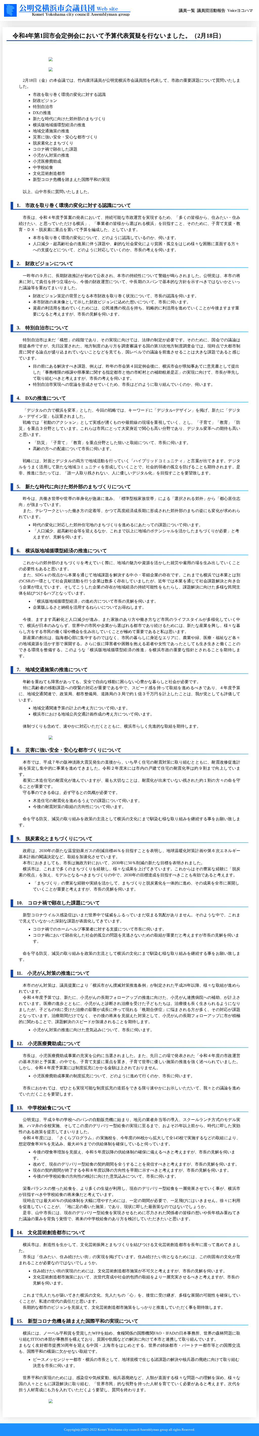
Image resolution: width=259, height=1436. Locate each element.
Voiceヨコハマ (240, 10)
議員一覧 (187, 10)
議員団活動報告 (211, 10)
